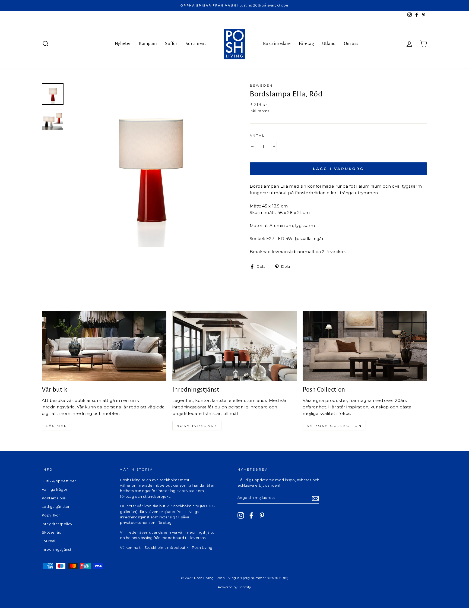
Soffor (171, 43)
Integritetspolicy (57, 524)
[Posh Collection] (365, 346)
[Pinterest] (262, 515)
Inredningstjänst (56, 549)
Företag (306, 43)
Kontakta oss (54, 498)
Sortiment (196, 43)
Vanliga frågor (54, 489)
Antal (257, 135)
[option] (234, 5)
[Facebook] (251, 515)
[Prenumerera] (315, 498)
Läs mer (56, 426)
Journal (48, 541)
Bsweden (261, 85)
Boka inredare (277, 43)
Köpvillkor (51, 515)
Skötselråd (52, 532)
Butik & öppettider (59, 481)
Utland (329, 43)
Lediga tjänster (56, 507)
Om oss (351, 43)
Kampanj (148, 43)
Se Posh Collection (334, 426)
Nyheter (123, 43)
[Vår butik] (104, 346)
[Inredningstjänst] (234, 346)
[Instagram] (240, 515)
